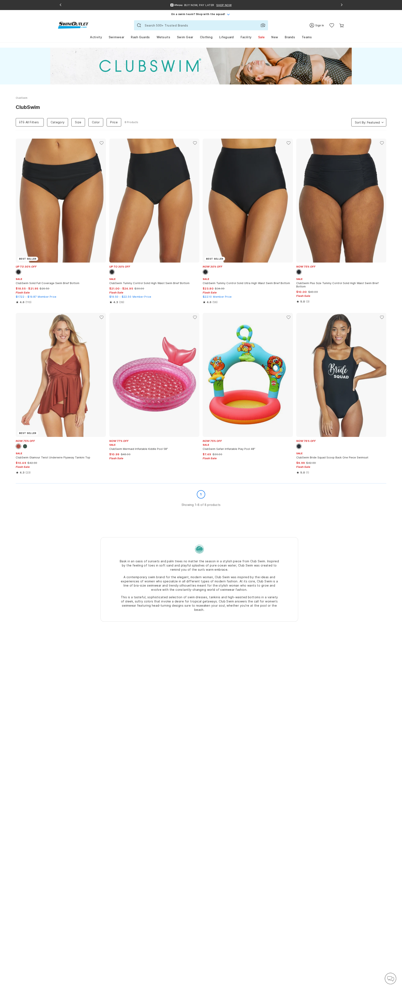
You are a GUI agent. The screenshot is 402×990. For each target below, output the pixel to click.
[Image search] (263, 25)
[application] (390, 978)
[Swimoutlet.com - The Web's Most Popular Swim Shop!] (73, 25)
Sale (261, 37)
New (274, 37)
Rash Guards (140, 37)
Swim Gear (185, 37)
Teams (307, 37)
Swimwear (116, 37)
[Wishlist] (331, 25)
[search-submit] (139, 25)
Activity (96, 37)
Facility (246, 37)
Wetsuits (163, 37)
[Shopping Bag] (341, 25)
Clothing (206, 37)
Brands (290, 37)
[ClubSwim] (199, 548)
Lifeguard (226, 37)
